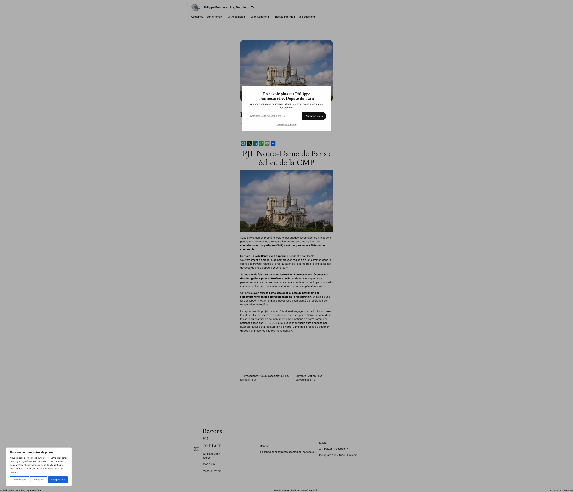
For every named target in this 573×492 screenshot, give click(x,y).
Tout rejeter (38, 479)
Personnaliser (19, 479)
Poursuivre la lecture (286, 124)
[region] (39, 467)
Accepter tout (58, 479)
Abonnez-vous (314, 115)
